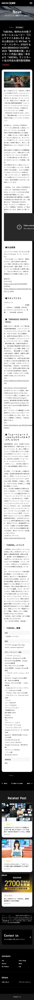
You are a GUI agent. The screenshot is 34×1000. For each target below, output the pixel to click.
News (9, 915)
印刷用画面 (20, 27)
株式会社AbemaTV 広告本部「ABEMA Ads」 (8, 3)
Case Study (22, 960)
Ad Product (5, 966)
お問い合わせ (5, 982)
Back (5, 783)
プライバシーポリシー (25, 982)
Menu (31, 3)
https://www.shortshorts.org (14, 538)
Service (4, 963)
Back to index (18, 783)
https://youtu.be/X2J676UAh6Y (15, 284)
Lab (20, 966)
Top (3, 960)
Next (28, 783)
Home (3, 915)
